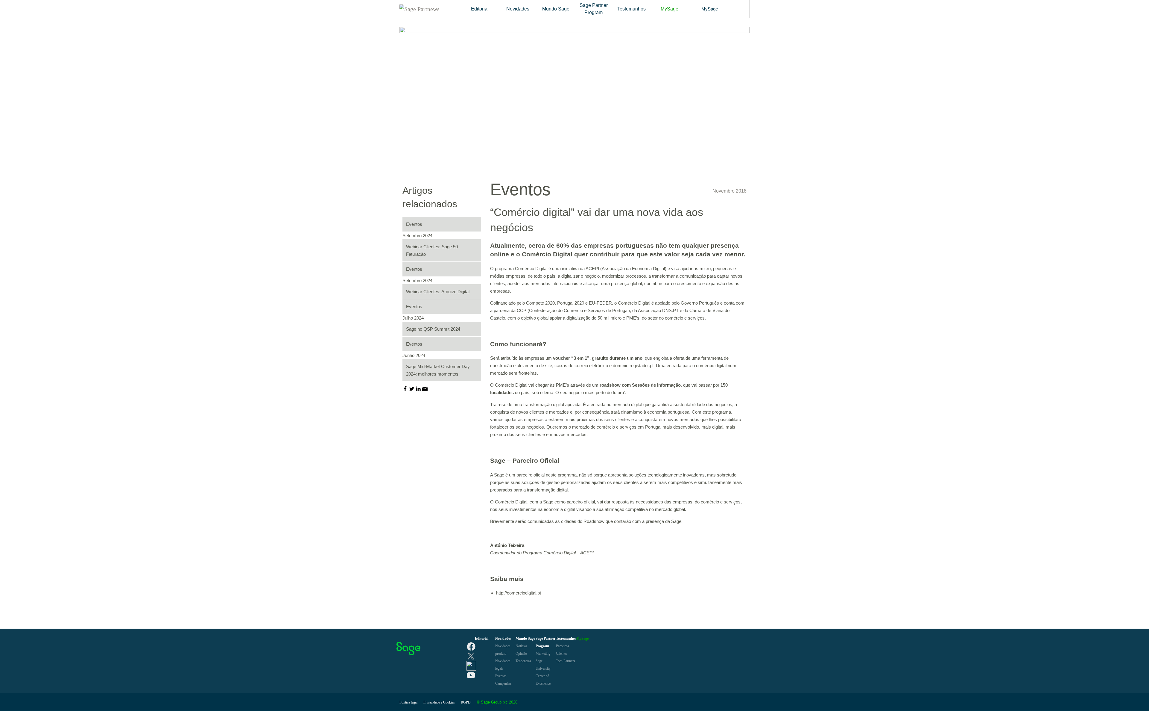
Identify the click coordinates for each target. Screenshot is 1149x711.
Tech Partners (565, 661)
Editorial (480, 8)
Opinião (521, 653)
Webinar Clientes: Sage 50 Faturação (432, 250)
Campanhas (503, 683)
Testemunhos (631, 8)
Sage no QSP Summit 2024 (433, 329)
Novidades (517, 8)
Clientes (561, 653)
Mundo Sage (555, 8)
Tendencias (523, 661)
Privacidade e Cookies (439, 702)
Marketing (543, 653)
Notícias (521, 646)
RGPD (466, 702)
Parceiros (562, 646)
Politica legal (408, 702)
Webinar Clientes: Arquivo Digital (437, 291)
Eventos (520, 189)
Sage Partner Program (594, 9)
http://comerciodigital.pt (518, 592)
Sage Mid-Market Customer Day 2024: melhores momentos (438, 370)
